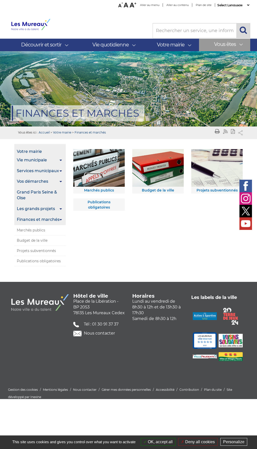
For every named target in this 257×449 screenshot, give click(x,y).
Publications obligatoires (39, 261)
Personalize (233, 442)
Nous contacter (99, 333)
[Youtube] (245, 223)
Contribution (189, 390)
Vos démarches (32, 181)
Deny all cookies (199, 442)
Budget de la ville (32, 240)
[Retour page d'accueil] (78, 24)
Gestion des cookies (23, 390)
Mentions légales (55, 390)
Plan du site (213, 390)
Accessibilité (165, 390)
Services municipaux (38, 170)
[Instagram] (245, 198)
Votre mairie (62, 132)
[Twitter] (245, 211)
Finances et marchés (90, 132)
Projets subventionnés (36, 250)
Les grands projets (36, 208)
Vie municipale (32, 160)
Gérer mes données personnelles (126, 390)
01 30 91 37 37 (105, 324)
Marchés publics (31, 230)
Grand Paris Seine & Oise (37, 195)
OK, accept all (160, 442)
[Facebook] (245, 186)
